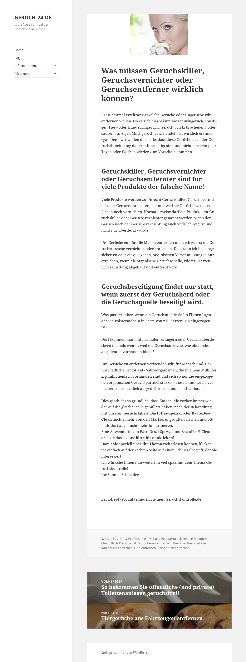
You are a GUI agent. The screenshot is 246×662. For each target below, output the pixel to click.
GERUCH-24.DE (33, 17)
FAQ (17, 58)
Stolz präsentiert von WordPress (125, 652)
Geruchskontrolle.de (183, 499)
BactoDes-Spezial (123, 543)
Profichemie (137, 539)
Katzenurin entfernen (117, 548)
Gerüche (179, 543)
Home (18, 50)
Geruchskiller (177, 539)
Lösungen (21, 73)
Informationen (25, 66)
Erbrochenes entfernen (154, 543)
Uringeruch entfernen (173, 548)
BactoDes (159, 539)
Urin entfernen (145, 548)
